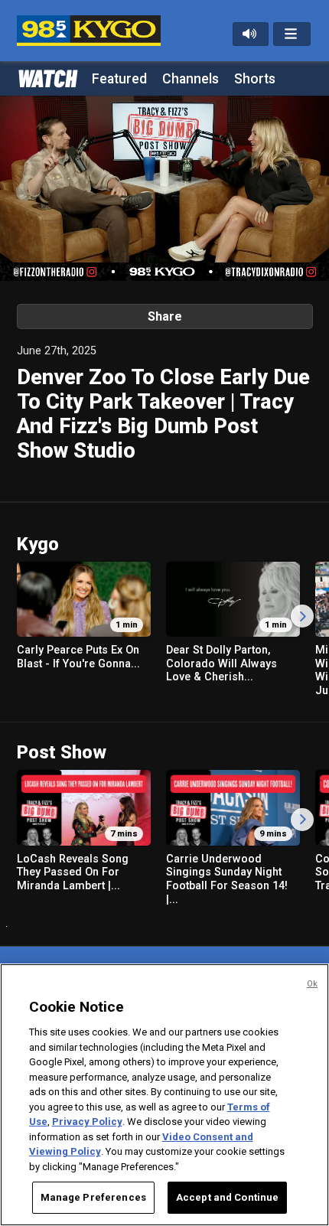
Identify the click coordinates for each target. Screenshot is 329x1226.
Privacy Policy (87, 1121)
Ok (312, 984)
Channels (190, 78)
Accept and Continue (227, 1197)
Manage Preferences (93, 1197)
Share (165, 316)
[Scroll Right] (302, 616)
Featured (119, 78)
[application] (164, 188)
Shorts (254, 78)
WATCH (47, 77)
